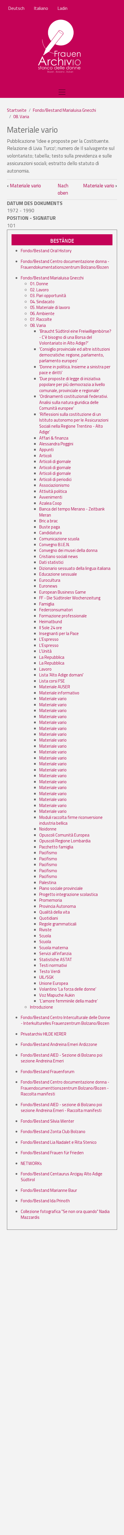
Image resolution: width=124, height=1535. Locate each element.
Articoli (45, 455)
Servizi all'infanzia (55, 953)
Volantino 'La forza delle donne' (67, 989)
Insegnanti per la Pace (59, 633)
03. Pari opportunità (48, 295)
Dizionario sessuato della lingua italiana (74, 568)
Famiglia (46, 604)
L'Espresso (49, 639)
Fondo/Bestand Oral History (46, 250)
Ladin (62, 8)
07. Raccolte (41, 319)
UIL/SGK (46, 977)
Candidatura (50, 532)
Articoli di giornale (55, 461)
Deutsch (16, 8)
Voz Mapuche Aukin (57, 995)
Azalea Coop (50, 503)
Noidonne (48, 829)
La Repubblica (51, 657)
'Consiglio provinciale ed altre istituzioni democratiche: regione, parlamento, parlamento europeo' (74, 355)
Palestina (47, 882)
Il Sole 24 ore (50, 627)
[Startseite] (60, 46)
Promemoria (50, 900)
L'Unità (45, 651)
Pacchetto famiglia (56, 847)
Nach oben (63, 189)
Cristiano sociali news (58, 556)
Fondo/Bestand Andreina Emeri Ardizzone (59, 1044)
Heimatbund (50, 621)
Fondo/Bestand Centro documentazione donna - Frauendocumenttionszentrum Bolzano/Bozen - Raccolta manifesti (65, 1088)
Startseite (17, 110)
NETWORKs (31, 1163)
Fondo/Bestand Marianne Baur (49, 1190)
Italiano (41, 8)
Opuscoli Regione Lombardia (65, 840)
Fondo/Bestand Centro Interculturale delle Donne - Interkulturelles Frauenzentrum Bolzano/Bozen (65, 1020)
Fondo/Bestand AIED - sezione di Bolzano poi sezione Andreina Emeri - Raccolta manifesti (61, 1107)
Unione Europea (53, 983)
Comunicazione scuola (59, 538)
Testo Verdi (49, 971)
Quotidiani (48, 918)
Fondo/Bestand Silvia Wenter (47, 1121)
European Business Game (62, 592)
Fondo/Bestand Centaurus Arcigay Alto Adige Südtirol (61, 1176)
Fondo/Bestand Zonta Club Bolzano (53, 1131)
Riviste (45, 929)
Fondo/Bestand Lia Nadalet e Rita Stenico (59, 1142)
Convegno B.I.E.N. (54, 544)
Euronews (48, 586)
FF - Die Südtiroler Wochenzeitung (69, 597)
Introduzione (41, 1007)
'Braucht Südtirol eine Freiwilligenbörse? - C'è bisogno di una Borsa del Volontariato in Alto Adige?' (75, 337)
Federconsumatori (56, 609)
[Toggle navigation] (62, 92)
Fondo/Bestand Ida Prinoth (45, 1200)
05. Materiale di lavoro (50, 307)
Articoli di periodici (55, 479)
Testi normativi (53, 965)
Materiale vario (24, 185)
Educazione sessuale (58, 574)
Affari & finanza (53, 438)
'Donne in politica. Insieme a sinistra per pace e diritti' (74, 369)
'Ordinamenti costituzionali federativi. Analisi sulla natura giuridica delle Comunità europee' (73, 402)
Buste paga (49, 527)
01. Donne (39, 283)
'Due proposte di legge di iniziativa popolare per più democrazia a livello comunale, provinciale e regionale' (72, 384)
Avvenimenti (50, 497)
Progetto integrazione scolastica (68, 894)
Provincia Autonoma (57, 906)
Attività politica (53, 491)
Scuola (45, 935)
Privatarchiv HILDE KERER (43, 1034)
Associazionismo (54, 485)
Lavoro (45, 669)
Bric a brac (48, 520)
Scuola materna (53, 947)
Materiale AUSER (54, 686)
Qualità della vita (54, 912)
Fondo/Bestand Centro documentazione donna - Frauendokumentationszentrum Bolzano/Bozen (65, 264)
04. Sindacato (42, 301)
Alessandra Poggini (56, 443)
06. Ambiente (42, 313)
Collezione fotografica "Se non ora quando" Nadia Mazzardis (65, 1214)
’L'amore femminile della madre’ (68, 1001)
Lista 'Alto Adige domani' (61, 675)
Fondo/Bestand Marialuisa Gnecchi (64, 110)
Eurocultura (49, 580)
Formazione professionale (63, 615)
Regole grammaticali (57, 924)
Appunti (46, 449)
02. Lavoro (39, 289)
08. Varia (21, 116)
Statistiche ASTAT (55, 959)
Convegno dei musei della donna (68, 550)
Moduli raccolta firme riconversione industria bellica (71, 820)
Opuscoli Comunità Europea (64, 835)
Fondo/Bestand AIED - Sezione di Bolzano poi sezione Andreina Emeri (61, 1058)
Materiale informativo (59, 692)
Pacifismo (48, 852)
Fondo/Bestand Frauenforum (47, 1071)
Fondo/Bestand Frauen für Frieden (52, 1152)
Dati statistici (51, 562)
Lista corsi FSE (52, 681)
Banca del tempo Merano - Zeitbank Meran (72, 512)
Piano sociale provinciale (61, 888)
